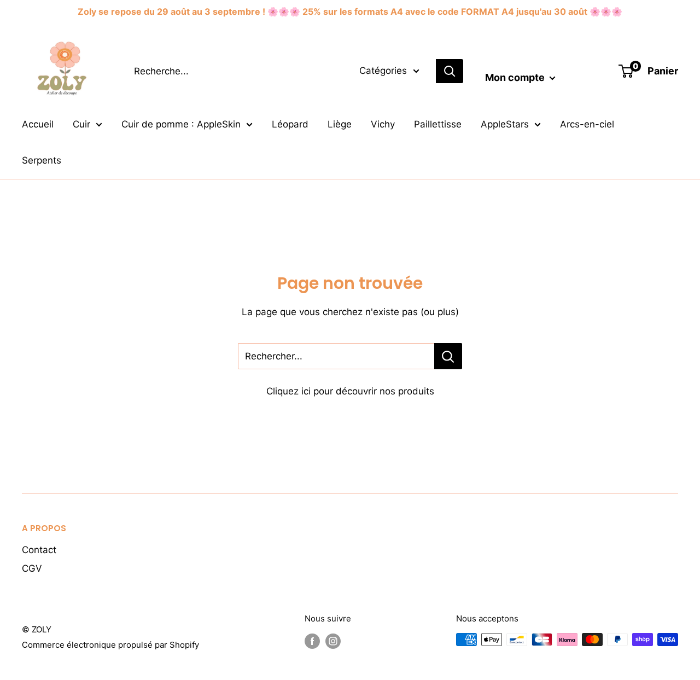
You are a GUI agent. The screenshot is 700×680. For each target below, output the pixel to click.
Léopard (290, 124)
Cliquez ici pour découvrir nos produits (350, 391)
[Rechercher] (449, 71)
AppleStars (505, 124)
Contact (39, 549)
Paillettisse (438, 124)
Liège (340, 124)
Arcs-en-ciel (587, 124)
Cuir (81, 124)
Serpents (41, 160)
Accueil (38, 124)
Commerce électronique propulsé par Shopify (110, 645)
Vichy (383, 124)
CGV (32, 568)
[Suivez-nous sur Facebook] (312, 641)
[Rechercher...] (448, 356)
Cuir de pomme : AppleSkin (181, 124)
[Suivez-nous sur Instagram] (333, 641)
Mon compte (516, 77)
